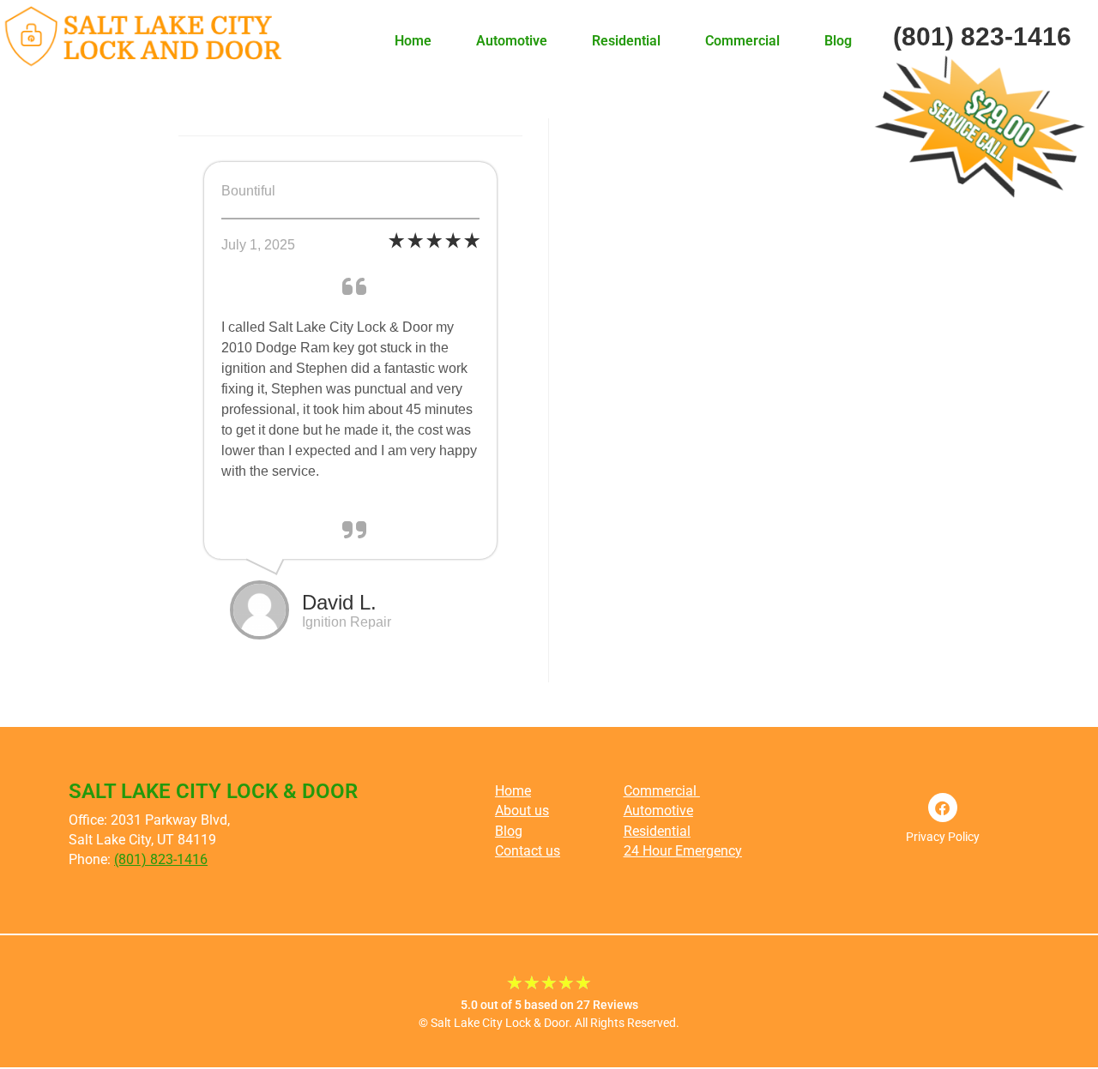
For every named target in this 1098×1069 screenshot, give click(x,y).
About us (522, 810)
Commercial (742, 41)
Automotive (511, 41)
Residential (626, 41)
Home (413, 41)
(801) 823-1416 (161, 859)
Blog (838, 41)
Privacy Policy (943, 837)
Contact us (527, 851)
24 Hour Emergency (683, 851)
